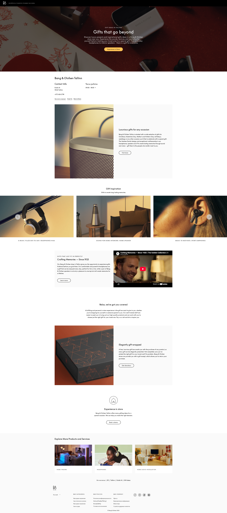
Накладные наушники (83, 498)
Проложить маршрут (60, 99)
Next (209, 217)
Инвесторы (123, 503)
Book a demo (115, 422)
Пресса (122, 498)
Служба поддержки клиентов (124, 506)
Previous (17, 217)
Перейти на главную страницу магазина (22, 3)
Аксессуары (83, 506)
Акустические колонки (83, 501)
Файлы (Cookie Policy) (103, 501)
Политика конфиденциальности (103, 498)
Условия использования (103, 506)
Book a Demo (77, 99)
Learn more (65, 281)
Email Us (69, 99)
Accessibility (103, 503)
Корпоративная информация (124, 501)
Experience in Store (115, 49)
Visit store (126, 153)
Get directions (128, 366)
